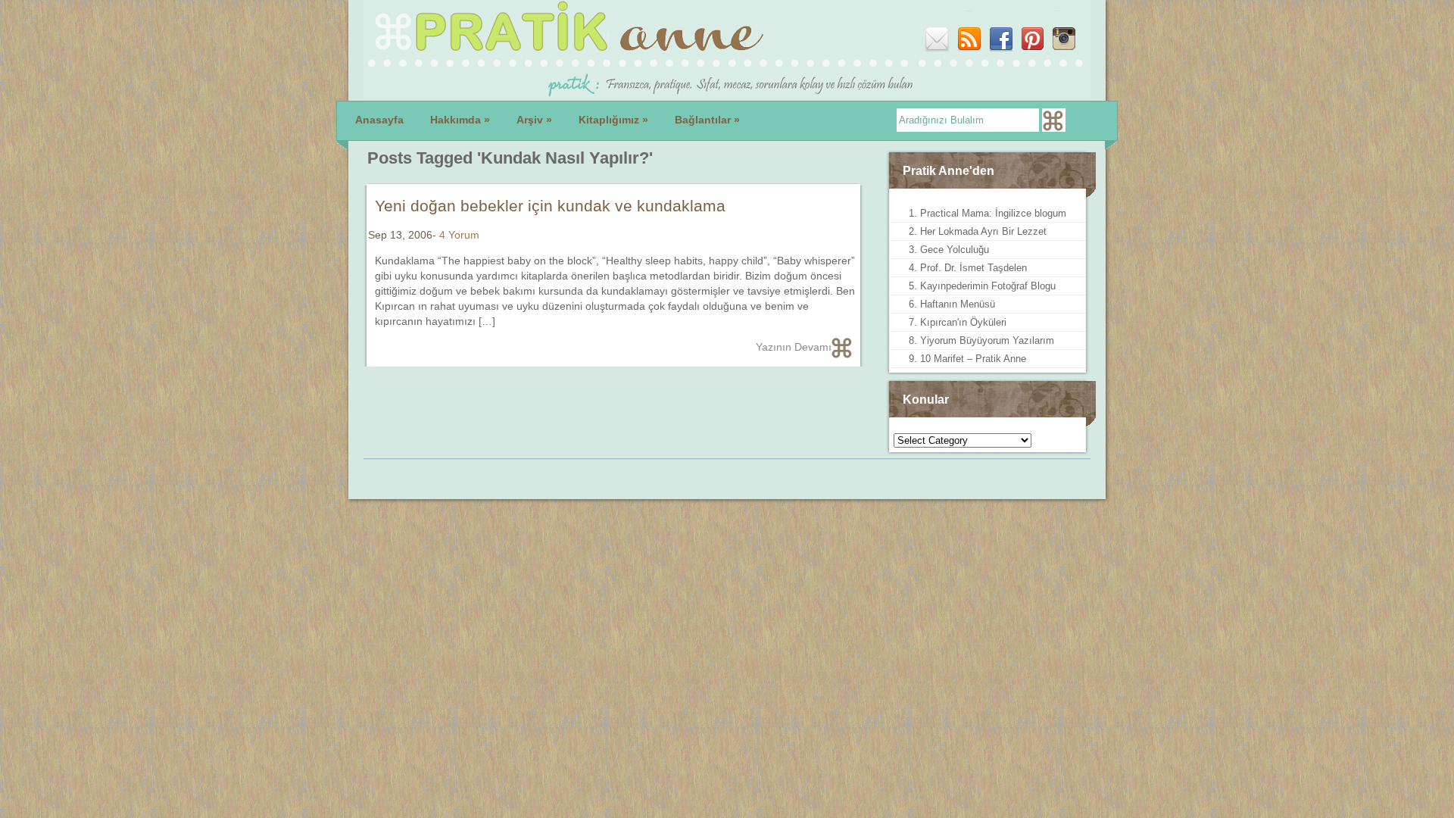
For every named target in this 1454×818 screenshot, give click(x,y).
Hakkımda (460, 119)
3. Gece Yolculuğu (949, 249)
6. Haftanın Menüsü (952, 304)
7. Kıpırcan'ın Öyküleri (957, 322)
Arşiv (534, 119)
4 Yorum (459, 235)
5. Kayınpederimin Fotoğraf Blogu (982, 286)
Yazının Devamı (794, 347)
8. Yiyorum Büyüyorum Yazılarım (981, 340)
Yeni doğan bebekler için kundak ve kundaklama (550, 205)
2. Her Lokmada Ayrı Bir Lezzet (978, 231)
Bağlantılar (707, 119)
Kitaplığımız (613, 119)
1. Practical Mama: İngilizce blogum (987, 213)
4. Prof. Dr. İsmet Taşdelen (968, 267)
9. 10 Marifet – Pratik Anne (967, 358)
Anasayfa (379, 119)
